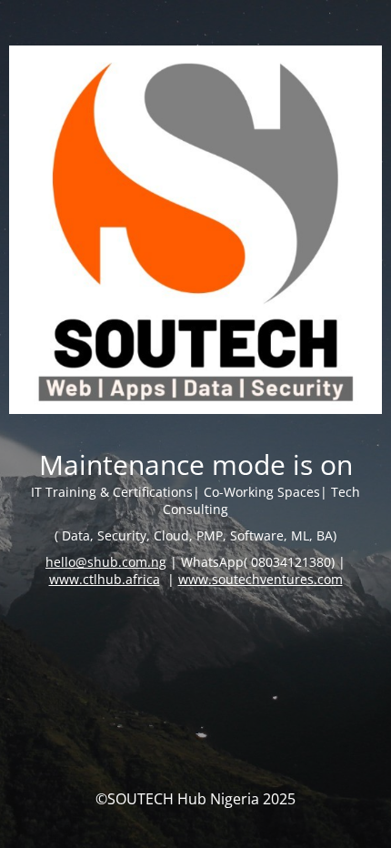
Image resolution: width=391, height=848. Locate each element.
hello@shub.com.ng (105, 561)
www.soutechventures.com (260, 579)
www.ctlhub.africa (104, 579)
